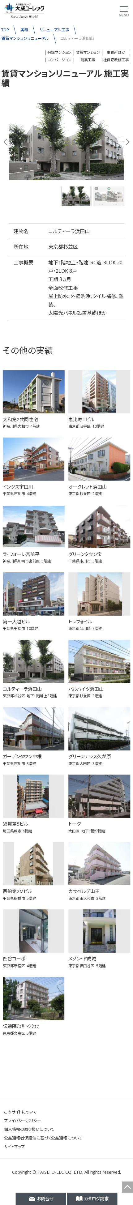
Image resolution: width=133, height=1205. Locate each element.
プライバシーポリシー (22, 1120)
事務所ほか (116, 52)
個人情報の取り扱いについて (29, 1129)
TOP (5, 29)
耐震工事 (87, 59)
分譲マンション (59, 52)
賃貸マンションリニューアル (25, 38)
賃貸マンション (88, 52)
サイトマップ (14, 1146)
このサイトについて (20, 1112)
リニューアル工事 (54, 29)
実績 (24, 29)
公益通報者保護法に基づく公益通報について (43, 1138)
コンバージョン (59, 59)
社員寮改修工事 (116, 59)
